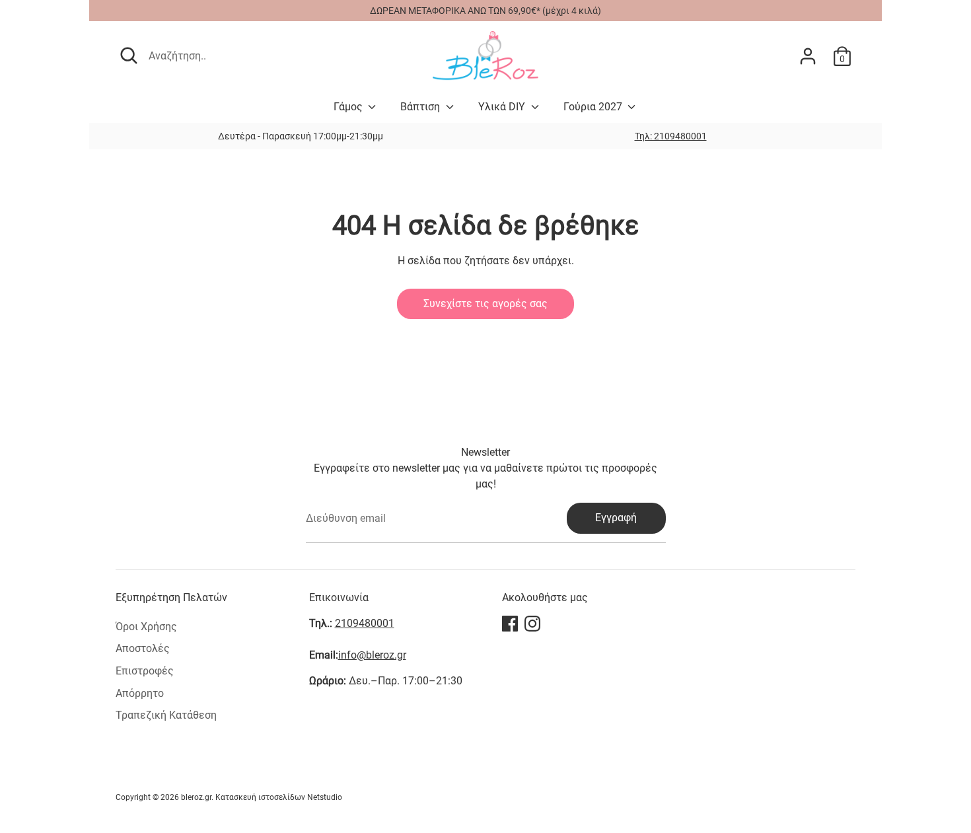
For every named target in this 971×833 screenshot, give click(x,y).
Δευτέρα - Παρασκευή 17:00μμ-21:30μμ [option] (300, 136)
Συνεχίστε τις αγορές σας (485, 303)
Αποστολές (143, 648)
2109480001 (364, 623)
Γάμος (349, 106)
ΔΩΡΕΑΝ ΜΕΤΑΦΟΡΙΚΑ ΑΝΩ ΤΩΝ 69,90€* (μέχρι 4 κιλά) (485, 10)
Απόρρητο (140, 693)
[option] (670, 136)
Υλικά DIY (503, 106)
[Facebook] (510, 624)
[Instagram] (532, 624)
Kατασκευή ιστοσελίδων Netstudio (278, 797)
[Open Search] (129, 55)
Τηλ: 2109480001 (671, 136)
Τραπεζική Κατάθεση (166, 715)
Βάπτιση (421, 106)
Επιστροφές (145, 671)
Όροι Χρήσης (146, 626)
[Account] (808, 56)
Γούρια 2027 (594, 106)
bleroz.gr (196, 797)
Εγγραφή (616, 517)
